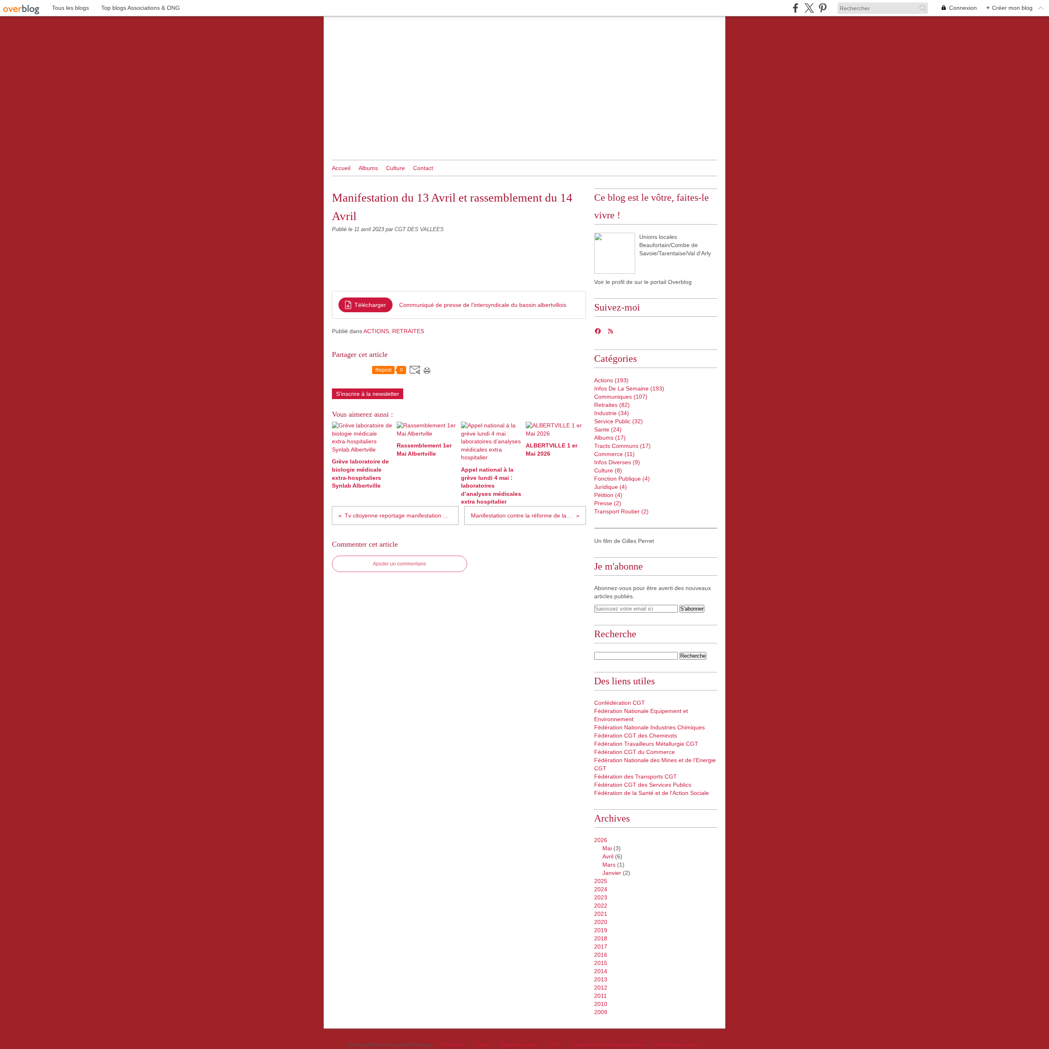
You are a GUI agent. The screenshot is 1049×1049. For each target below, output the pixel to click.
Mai (607, 848)
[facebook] (795, 8)
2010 (600, 1004)
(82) (612, 405)
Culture (395, 168)
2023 (600, 897)
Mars (608, 864)
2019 (600, 930)
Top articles (452, 1045)
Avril (607, 856)
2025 (600, 881)
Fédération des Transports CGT (635, 776)
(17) (610, 437)
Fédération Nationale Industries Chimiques (649, 727)
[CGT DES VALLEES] (614, 253)
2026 (600, 840)
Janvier (611, 873)
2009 (600, 1012)
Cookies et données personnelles (607, 1045)
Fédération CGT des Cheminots (635, 735)
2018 (600, 938)
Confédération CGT (619, 702)
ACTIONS (376, 331)
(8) (608, 470)
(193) (611, 380)
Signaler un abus (518, 1045)
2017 (600, 946)
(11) (614, 454)
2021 (600, 913)
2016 (600, 954)
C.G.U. (554, 1045)
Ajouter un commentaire (399, 564)
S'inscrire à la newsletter (367, 394)
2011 (600, 995)
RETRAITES (408, 331)
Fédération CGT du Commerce (634, 752)
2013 (600, 979)
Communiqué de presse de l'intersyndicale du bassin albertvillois (482, 305)
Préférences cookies (676, 1045)
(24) (608, 429)
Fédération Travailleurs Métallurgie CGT (646, 743)
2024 (600, 889)
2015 (600, 963)
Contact (423, 168)
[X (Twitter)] (809, 8)
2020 (600, 922)
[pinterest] (822, 8)
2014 (600, 971)
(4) (622, 478)
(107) (620, 396)
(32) (618, 421)
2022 (600, 905)
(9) (617, 462)
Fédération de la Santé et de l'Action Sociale (651, 793)
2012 (600, 987)
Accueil (341, 168)
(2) (607, 503)
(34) (611, 413)
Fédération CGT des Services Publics (642, 784)
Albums (368, 168)
